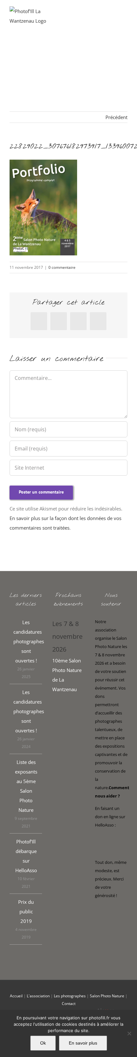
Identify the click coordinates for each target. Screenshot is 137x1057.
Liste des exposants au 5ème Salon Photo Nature (26, 786)
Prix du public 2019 (26, 911)
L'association (38, 996)
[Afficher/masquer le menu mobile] (124, 16)
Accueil (16, 996)
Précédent (116, 117)
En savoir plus (83, 1043)
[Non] (129, 1033)
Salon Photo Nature (107, 996)
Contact (69, 1003)
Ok (43, 1043)
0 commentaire (62, 267)
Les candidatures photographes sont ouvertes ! (26, 641)
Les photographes (70, 996)
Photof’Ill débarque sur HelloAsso (26, 855)
